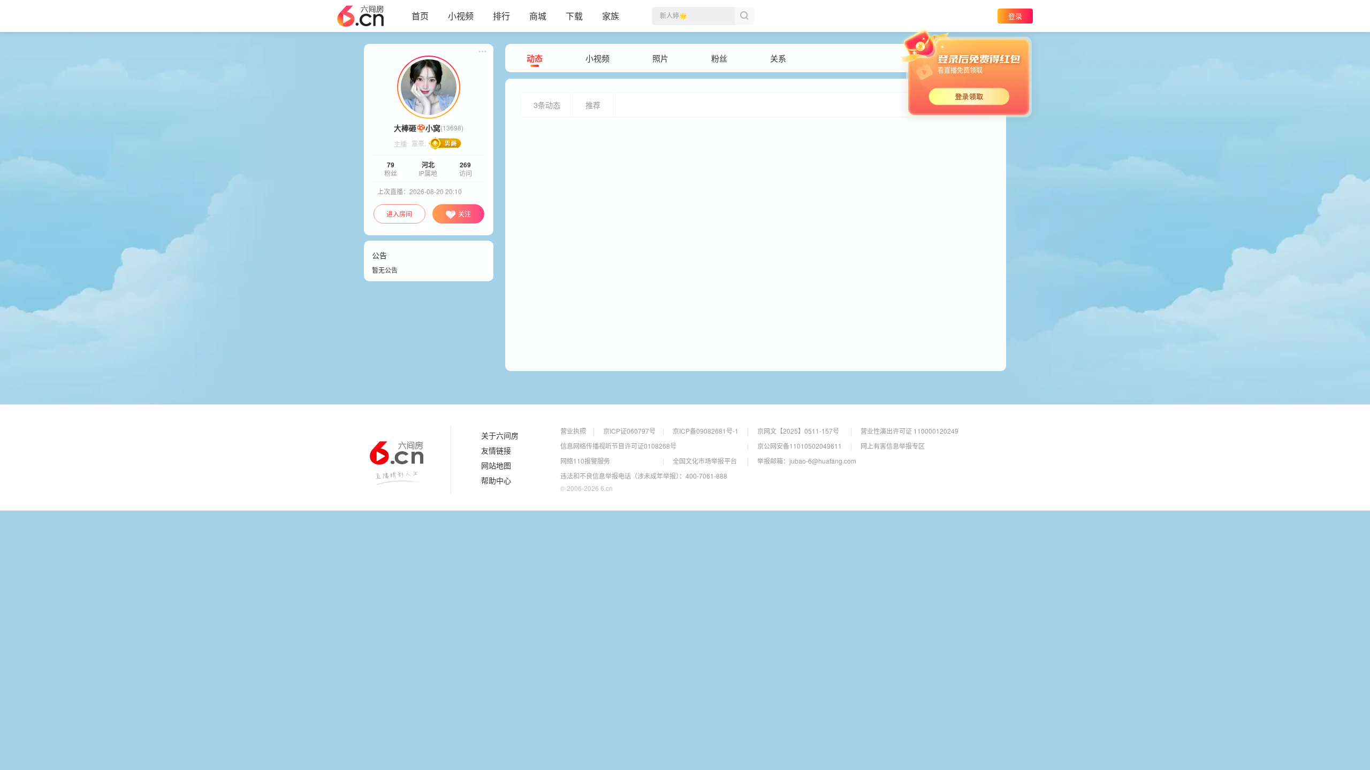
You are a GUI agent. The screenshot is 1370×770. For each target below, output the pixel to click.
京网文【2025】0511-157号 (798, 430)
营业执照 (573, 430)
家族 (610, 16)
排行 (501, 16)
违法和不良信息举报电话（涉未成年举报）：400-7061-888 (643, 475)
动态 (535, 58)
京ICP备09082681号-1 (706, 430)
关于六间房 (500, 436)
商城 (537, 16)
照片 (660, 58)
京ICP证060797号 (629, 430)
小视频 (461, 16)
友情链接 (496, 450)
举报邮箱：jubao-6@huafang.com (806, 460)
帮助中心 (496, 480)
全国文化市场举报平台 (705, 460)
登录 (1015, 16)
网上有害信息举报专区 (893, 445)
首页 (420, 16)
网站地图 (496, 465)
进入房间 (399, 213)
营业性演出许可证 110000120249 (909, 430)
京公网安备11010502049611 (799, 445)
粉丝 (719, 58)
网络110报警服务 (585, 460)
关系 (778, 58)
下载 (574, 16)
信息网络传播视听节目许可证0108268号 (618, 445)
